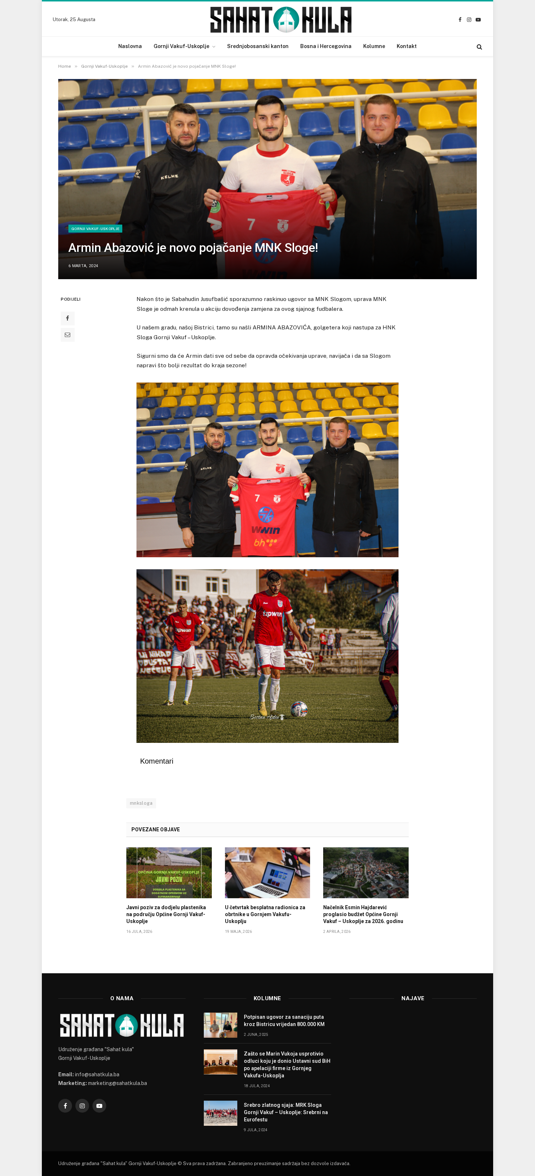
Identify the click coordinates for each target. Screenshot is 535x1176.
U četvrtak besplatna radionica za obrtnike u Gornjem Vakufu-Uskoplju (265, 914)
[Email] (68, 335)
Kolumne (374, 46)
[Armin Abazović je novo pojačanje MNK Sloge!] (267, 179)
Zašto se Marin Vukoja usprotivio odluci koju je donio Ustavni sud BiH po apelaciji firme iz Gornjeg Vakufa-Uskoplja (287, 1064)
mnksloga (141, 803)
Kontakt (407, 46)
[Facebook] (68, 318)
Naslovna (130, 46)
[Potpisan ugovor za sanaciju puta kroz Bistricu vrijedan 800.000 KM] (220, 1025)
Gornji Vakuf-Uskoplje (181, 46)
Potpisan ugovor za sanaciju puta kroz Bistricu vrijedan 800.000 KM (284, 1020)
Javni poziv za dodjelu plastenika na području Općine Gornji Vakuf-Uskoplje (166, 914)
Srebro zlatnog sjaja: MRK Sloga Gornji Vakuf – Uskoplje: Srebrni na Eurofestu (286, 1112)
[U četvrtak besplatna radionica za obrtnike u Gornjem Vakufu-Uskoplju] (267, 872)
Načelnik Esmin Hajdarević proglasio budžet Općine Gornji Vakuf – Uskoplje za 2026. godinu (363, 914)
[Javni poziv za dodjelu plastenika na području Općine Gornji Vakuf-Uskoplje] (169, 872)
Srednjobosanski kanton (258, 46)
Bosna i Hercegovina (326, 46)
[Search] (478, 46)
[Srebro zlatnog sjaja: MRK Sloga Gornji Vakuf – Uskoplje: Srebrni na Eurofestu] (220, 1113)
